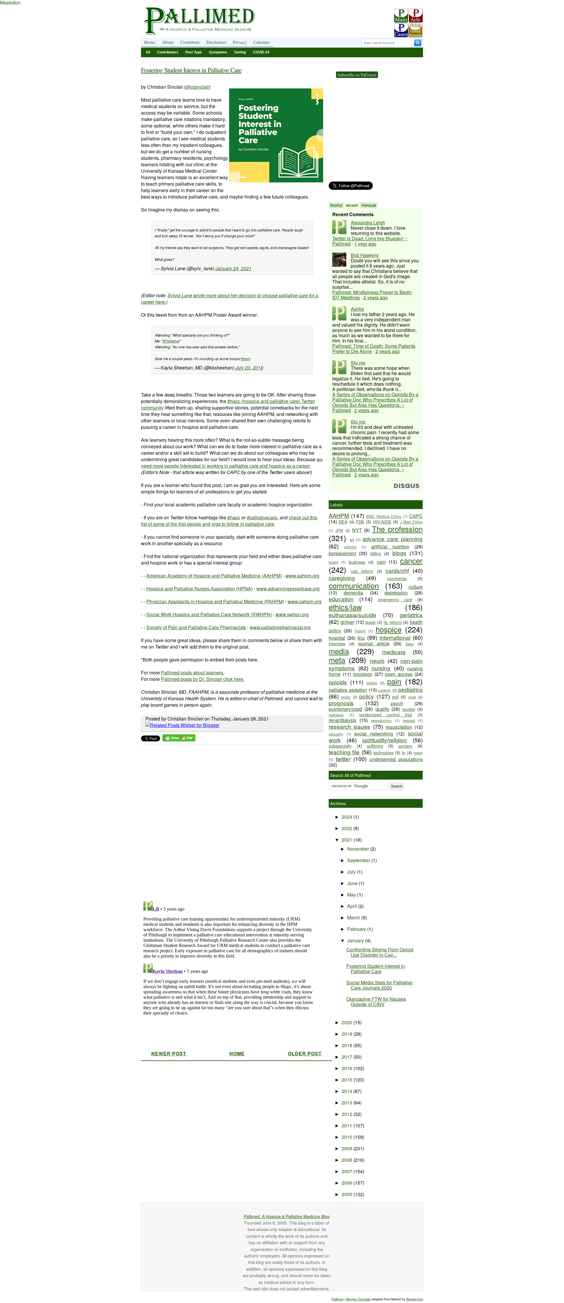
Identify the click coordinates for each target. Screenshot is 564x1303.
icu (361, 637)
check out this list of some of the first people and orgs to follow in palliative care (229, 520)
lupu (410, 643)
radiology (336, 715)
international (395, 637)
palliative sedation (348, 689)
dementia (353, 592)
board (333, 562)
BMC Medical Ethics (384, 516)
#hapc (233, 517)
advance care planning (392, 539)
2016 (347, 1068)
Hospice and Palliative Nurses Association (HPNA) (199, 588)
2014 (347, 1091)
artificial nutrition (390, 546)
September (359, 860)
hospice (389, 629)
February (357, 929)
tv (403, 752)
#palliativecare (262, 517)
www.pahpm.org (304, 601)
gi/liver (347, 622)
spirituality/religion (384, 740)
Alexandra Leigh (368, 222)
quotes (408, 709)
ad (352, 539)
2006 (347, 1182)
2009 (347, 1148)
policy (366, 696)
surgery (405, 746)
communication (354, 585)
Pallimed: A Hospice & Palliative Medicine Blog (287, 1216)
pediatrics (410, 689)
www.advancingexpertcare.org (288, 588)
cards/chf (397, 570)
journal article (374, 643)
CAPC (416, 516)
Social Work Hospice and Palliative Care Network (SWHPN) (209, 614)
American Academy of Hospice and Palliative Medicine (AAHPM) (214, 575)
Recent (352, 206)
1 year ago (365, 243)
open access (398, 674)
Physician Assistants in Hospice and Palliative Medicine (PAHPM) (215, 601)
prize (412, 697)
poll (395, 697)
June (353, 883)
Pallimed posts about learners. (192, 672)
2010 (347, 1137)
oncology (362, 674)
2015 (347, 1079)
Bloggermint (414, 1299)
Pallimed (337, 1299)
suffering (375, 746)
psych (397, 703)
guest (370, 622)
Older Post (305, 1053)
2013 (347, 1102)
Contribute (190, 42)
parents (384, 690)
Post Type (193, 52)
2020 (347, 1022)
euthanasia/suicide (352, 615)
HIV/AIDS (382, 521)
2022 (347, 828)
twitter (343, 759)
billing (375, 553)
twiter (418, 752)
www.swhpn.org (292, 614)
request (409, 720)
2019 (347, 1033)
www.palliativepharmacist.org (280, 627)
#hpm (245, 358)
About (168, 42)
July (352, 871)
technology (383, 752)
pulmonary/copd (345, 709)
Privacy (240, 42)
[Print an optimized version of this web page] (178, 739)
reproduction (381, 720)
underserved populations (396, 759)
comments (397, 578)
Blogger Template (358, 1299)
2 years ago (375, 297)
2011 (347, 1125)
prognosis (341, 703)
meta (337, 659)
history (360, 631)
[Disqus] (228, 821)
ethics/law (345, 607)
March (354, 917)
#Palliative (171, 340)
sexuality (336, 734)
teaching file (344, 752)
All (148, 52)
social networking (373, 733)
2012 (347, 1114)
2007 (347, 1171)
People (336, 206)
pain (394, 681)
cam (381, 561)
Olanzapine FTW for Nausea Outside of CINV (376, 1001)
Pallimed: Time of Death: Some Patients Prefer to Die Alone (373, 348)
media (339, 651)
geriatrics (411, 615)
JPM (339, 530)
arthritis (350, 547)
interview (337, 643)
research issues (349, 726)
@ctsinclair (197, 86)
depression (396, 592)
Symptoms (218, 52)
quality (382, 709)
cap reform (362, 571)
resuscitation (399, 726)
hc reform (393, 622)
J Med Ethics (411, 522)
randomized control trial (385, 714)
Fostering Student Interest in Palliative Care (191, 70)
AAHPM (339, 515)
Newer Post (168, 1053)
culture (416, 586)
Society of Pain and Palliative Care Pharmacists (196, 627)
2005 (347, 1194)
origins (371, 683)
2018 (347, 1045)
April (352, 906)
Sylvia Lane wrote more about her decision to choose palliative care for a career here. (229, 298)
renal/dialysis (342, 720)
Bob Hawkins (365, 255)
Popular (369, 206)
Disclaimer (216, 42)
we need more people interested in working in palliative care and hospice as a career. (232, 462)
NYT (357, 530)
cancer (411, 560)
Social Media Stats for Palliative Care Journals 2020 (379, 985)
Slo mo (358, 362)
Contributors (167, 52)
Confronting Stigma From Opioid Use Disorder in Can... (379, 952)
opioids (338, 682)
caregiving (342, 578)
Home (149, 42)
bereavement (342, 553)
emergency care (395, 599)
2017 (347, 1056)
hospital (337, 637)
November (358, 848)
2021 (347, 839)
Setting (240, 52)
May (352, 894)
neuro (377, 660)
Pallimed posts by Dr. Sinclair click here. (202, 679)
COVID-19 (261, 52)
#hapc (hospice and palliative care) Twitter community (228, 404)
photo (345, 697)
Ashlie (357, 308)
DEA (343, 521)
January (356, 940)
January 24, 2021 (233, 268)
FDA (360, 521)
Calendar (262, 42)
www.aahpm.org (302, 575)
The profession (397, 528)
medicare (394, 652)
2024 (347, 816)
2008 (347, 1159)
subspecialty (340, 746)
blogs (399, 553)
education (341, 599)
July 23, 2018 (249, 367)
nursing (381, 668)
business (357, 562)
